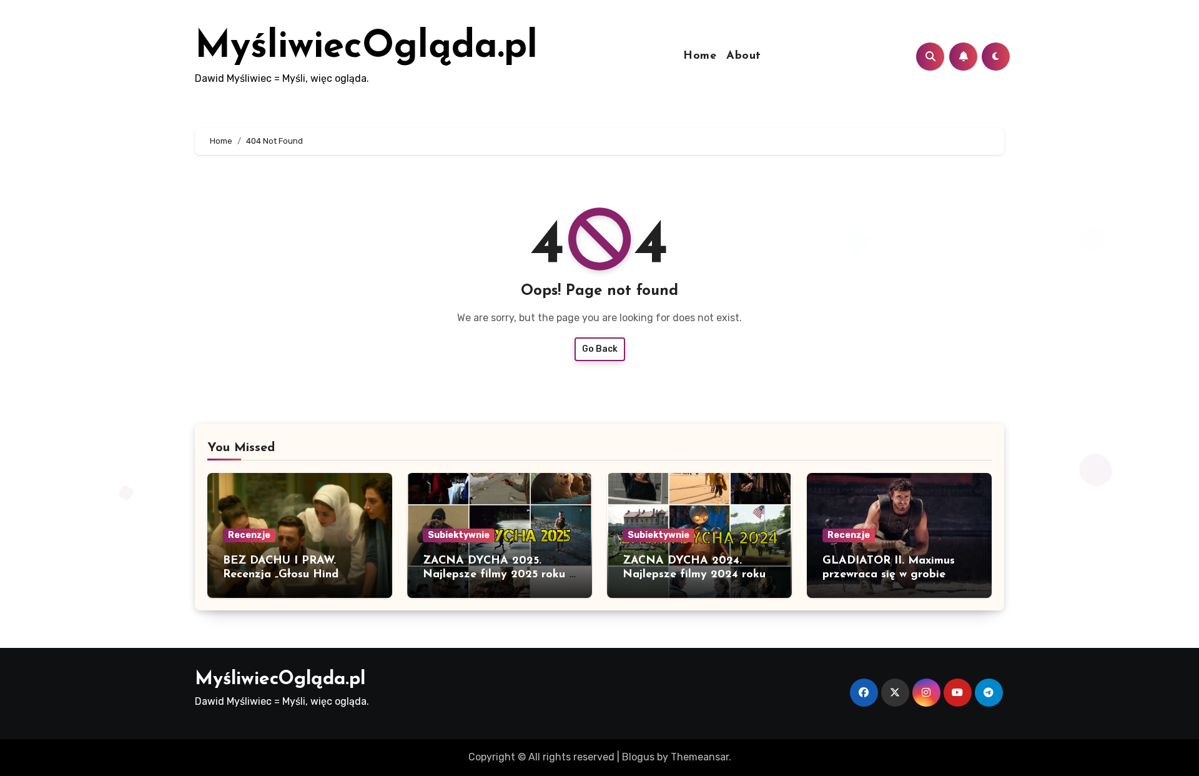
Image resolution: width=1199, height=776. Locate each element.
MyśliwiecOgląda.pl (366, 47)
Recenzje (249, 535)
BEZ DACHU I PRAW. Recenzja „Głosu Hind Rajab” (280, 574)
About (743, 56)
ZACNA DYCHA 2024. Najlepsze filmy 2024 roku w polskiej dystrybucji (694, 574)
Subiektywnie (459, 535)
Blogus (638, 757)
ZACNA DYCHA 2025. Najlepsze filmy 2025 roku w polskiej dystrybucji (499, 574)
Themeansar (700, 757)
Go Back (600, 349)
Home (699, 56)
